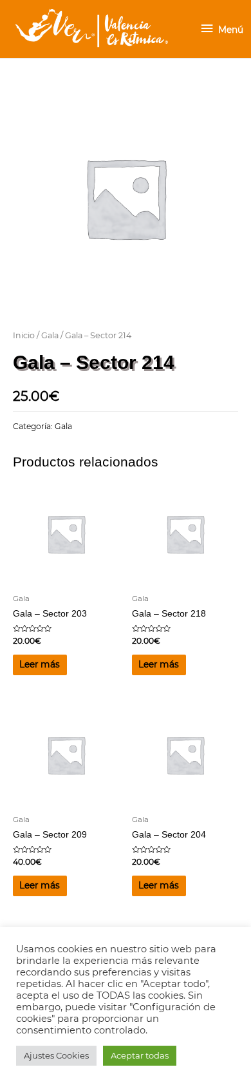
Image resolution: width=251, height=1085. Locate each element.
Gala (50, 335)
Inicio (24, 335)
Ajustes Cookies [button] (56, 1055)
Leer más (39, 664)
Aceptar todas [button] (140, 1055)
